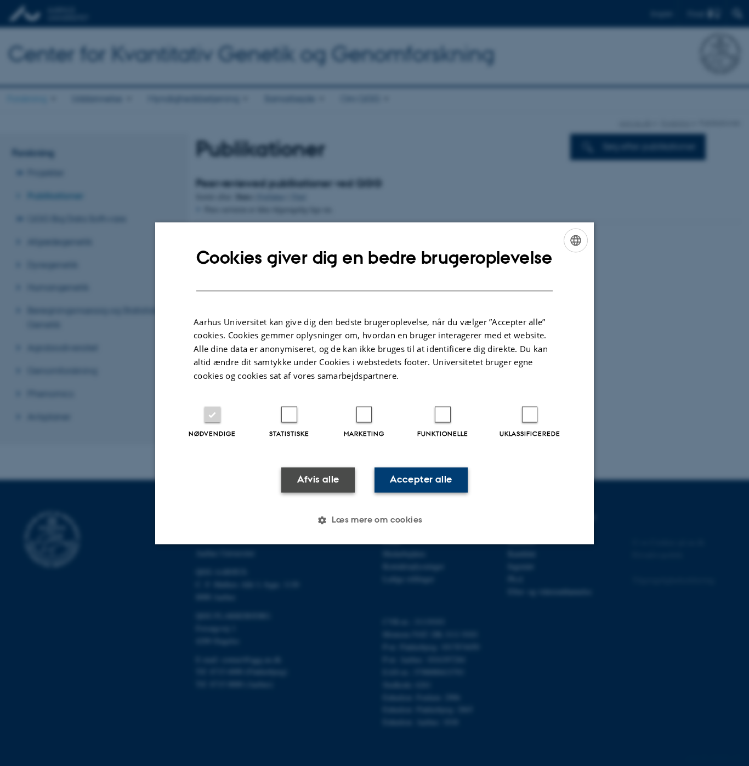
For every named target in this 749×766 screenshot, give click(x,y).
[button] (374, 519)
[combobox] (575, 240)
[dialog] (374, 383)
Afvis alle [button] (318, 480)
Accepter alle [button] (421, 480)
